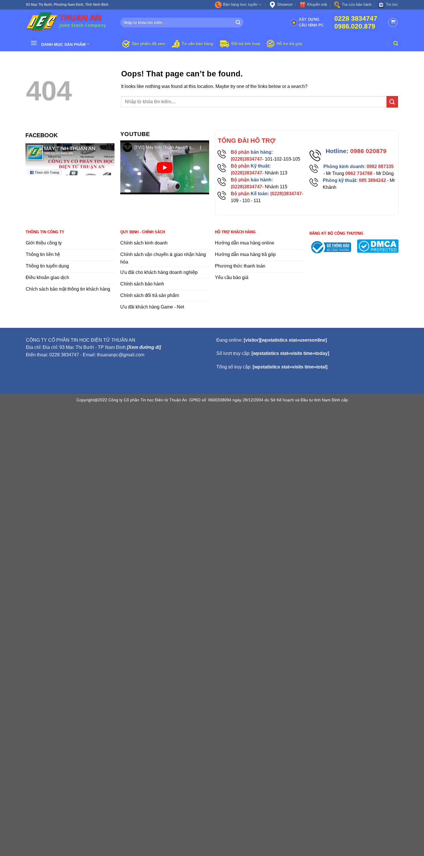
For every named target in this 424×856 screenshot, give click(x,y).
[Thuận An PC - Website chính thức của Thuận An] (69, 22)
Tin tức (392, 4)
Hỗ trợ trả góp (289, 43)
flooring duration (212, 412)
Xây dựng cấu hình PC (311, 22)
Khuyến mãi (317, 4)
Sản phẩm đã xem (148, 43)
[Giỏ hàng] (392, 22)
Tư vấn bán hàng (197, 43)
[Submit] (238, 22)
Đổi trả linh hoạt (245, 43)
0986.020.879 (354, 26)
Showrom (285, 4)
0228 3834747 (355, 18)
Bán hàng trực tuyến (240, 4)
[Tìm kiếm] (395, 43)
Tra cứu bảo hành (357, 4)
